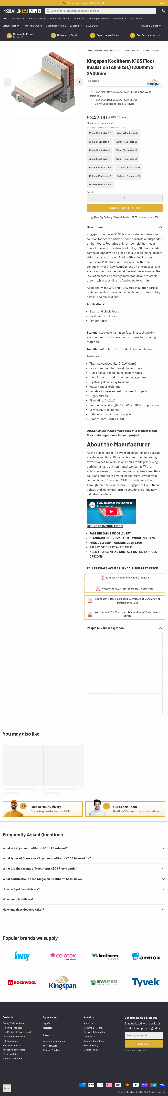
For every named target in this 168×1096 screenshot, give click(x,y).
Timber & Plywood (32, 25)
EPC (5, 18)
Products (8, 1017)
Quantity (90, 192)
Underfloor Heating (56, 25)
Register (47, 1027)
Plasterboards (36, 18)
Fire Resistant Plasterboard (17, 1032)
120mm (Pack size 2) (128, 167)
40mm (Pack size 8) (127, 133)
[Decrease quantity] (90, 198)
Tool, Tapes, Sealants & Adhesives (105, 18)
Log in (162, 3)
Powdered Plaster (12, 1045)
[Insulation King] (22, 11)
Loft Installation (11, 25)
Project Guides (51, 1045)
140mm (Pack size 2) (128, 176)
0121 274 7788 (97, 2)
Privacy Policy (91, 1045)
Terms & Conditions (94, 1040)
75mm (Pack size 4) (126, 150)
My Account (50, 1017)
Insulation (16, 18)
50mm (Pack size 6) (99, 141)
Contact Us (89, 1036)
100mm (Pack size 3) (100, 167)
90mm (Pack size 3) (126, 158)
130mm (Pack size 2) (100, 176)
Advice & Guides (149, 25)
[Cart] (162, 11)
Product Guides (51, 1050)
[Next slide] (79, 82)
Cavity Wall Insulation (14, 1023)
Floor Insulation (11, 1054)
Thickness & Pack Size (106, 127)
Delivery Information (54, 1041)
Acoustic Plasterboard (14, 1049)
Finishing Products (12, 1027)
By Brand (74, 25)
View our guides (104, 103)
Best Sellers (137, 18)
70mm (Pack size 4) (99, 150)
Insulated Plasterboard (14, 1036)
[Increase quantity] (158, 198)
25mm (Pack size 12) (100, 133)
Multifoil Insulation (12, 1058)
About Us (89, 1017)
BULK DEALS (92, 25)
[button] (125, 208)
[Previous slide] (7, 82)
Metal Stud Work (58, 18)
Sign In (47, 1023)
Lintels (77, 18)
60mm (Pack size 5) (126, 141)
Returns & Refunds (94, 1027)
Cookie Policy (91, 1049)
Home (89, 50)
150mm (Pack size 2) (100, 184)
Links (46, 1035)
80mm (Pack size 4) (99, 158)
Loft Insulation (10, 1040)
